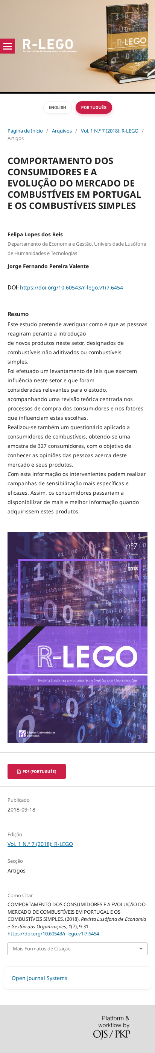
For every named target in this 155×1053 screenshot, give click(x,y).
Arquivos (62, 130)
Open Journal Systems (39, 977)
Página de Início (25, 130)
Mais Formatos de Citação (42, 948)
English (57, 107)
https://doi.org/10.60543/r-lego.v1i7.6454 (71, 287)
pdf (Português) (38, 771)
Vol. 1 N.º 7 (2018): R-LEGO (109, 130)
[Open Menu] (7, 46)
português (93, 107)
